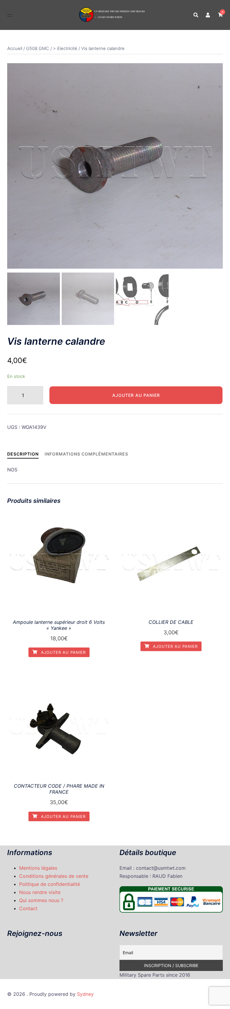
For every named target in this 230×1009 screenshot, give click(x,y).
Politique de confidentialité (49, 884)
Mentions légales (38, 868)
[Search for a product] (195, 15)
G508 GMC (37, 48)
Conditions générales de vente (53, 876)
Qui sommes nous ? (41, 900)
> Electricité (65, 48)
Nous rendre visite (39, 892)
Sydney (85, 994)
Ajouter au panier (136, 395)
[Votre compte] (208, 14)
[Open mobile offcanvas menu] (9, 15)
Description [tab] (23, 453)
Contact (28, 908)
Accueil (14, 48)
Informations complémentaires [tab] (86, 453)
